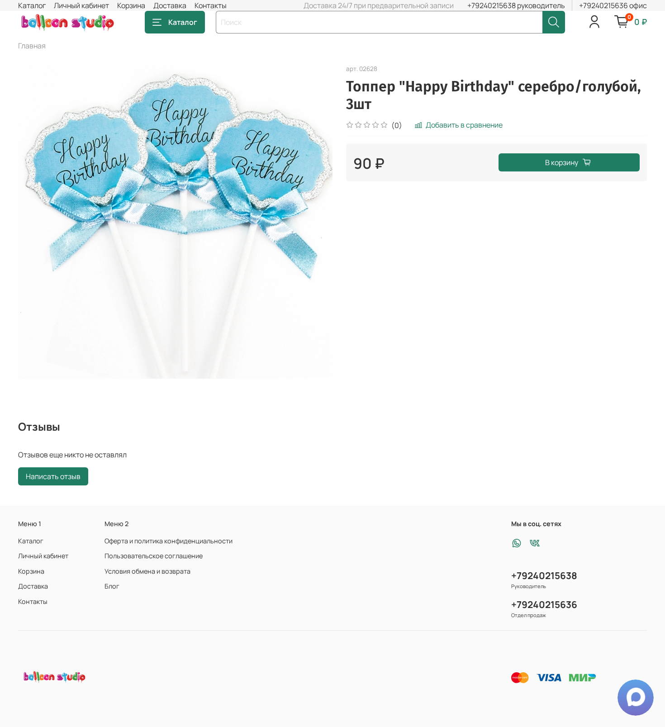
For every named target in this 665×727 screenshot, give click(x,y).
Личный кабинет (81, 5)
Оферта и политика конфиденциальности (168, 541)
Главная (32, 46)
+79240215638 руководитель (516, 5)
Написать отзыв (53, 476)
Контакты (211, 5)
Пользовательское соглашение (153, 555)
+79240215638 (544, 575)
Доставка (169, 5)
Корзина (131, 5)
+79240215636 (544, 604)
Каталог (32, 5)
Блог (111, 586)
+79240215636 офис (613, 5)
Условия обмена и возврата (147, 571)
